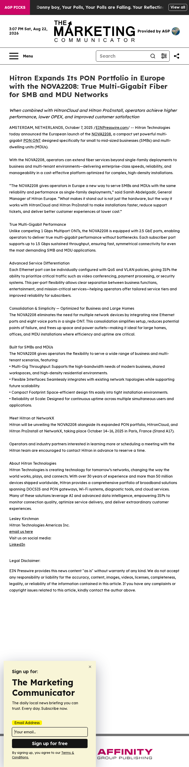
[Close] (90, 667)
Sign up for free (50, 743)
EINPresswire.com (112, 127)
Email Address (27, 722)
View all (178, 7)
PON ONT (32, 140)
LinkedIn (17, 544)
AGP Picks (15, 7)
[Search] (152, 56)
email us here (21, 531)
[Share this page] (176, 56)
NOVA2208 (101, 134)
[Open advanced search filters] (163, 56)
